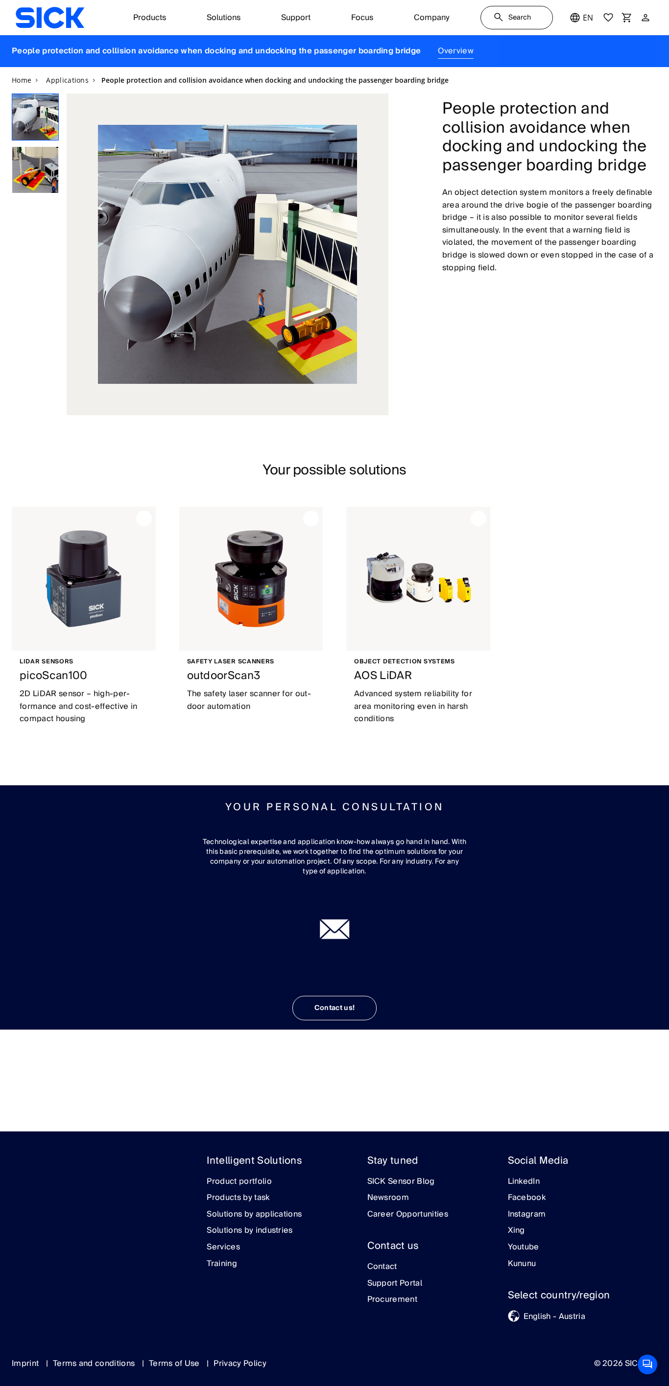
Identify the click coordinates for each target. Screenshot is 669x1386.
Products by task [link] (238, 1198)
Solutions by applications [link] (254, 1214)
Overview (456, 51)
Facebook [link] (527, 1198)
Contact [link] (382, 1267)
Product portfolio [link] (239, 1181)
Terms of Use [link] (175, 1363)
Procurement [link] (392, 1299)
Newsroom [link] (388, 1198)
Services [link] (223, 1247)
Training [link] (222, 1264)
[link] (50, 17)
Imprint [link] (26, 1363)
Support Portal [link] (394, 1283)
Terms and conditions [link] (95, 1363)
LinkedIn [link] (524, 1181)
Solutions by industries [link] (249, 1230)
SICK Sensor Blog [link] (401, 1181)
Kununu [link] (522, 1264)
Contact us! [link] (334, 1008)
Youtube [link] (523, 1247)
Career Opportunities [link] (407, 1214)
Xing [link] (516, 1230)
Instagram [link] (527, 1214)
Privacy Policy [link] (240, 1363)
